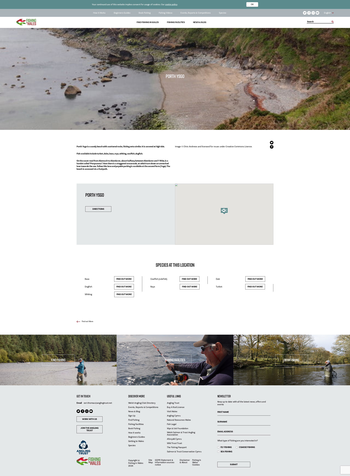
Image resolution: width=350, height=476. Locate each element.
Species (222, 13)
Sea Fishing (226, 452)
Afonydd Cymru (174, 439)
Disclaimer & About (185, 461)
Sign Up (131, 416)
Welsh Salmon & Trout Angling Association (181, 433)
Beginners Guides (122, 13)
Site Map (150, 461)
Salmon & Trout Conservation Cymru (184, 452)
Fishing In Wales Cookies (196, 462)
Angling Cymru (174, 416)
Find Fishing (58, 359)
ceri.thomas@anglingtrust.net (98, 403)
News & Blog (199, 22)
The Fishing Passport (177, 447)
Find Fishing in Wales (148, 22)
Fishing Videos (165, 13)
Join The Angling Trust (89, 429)
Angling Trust (173, 403)
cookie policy (171, 4)
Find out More (124, 279)
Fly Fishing (226, 447)
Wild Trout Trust (174, 443)
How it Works (99, 13)
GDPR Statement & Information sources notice (164, 462)
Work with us (89, 419)
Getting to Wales (136, 441)
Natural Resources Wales (179, 420)
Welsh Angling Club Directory (141, 403)
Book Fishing (145, 13)
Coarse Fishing (247, 447)
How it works (134, 433)
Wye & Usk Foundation (177, 428)
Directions (98, 209)
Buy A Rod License (175, 407)
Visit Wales (172, 411)
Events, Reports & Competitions (195, 13)
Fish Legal (171, 424)
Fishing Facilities (176, 22)
